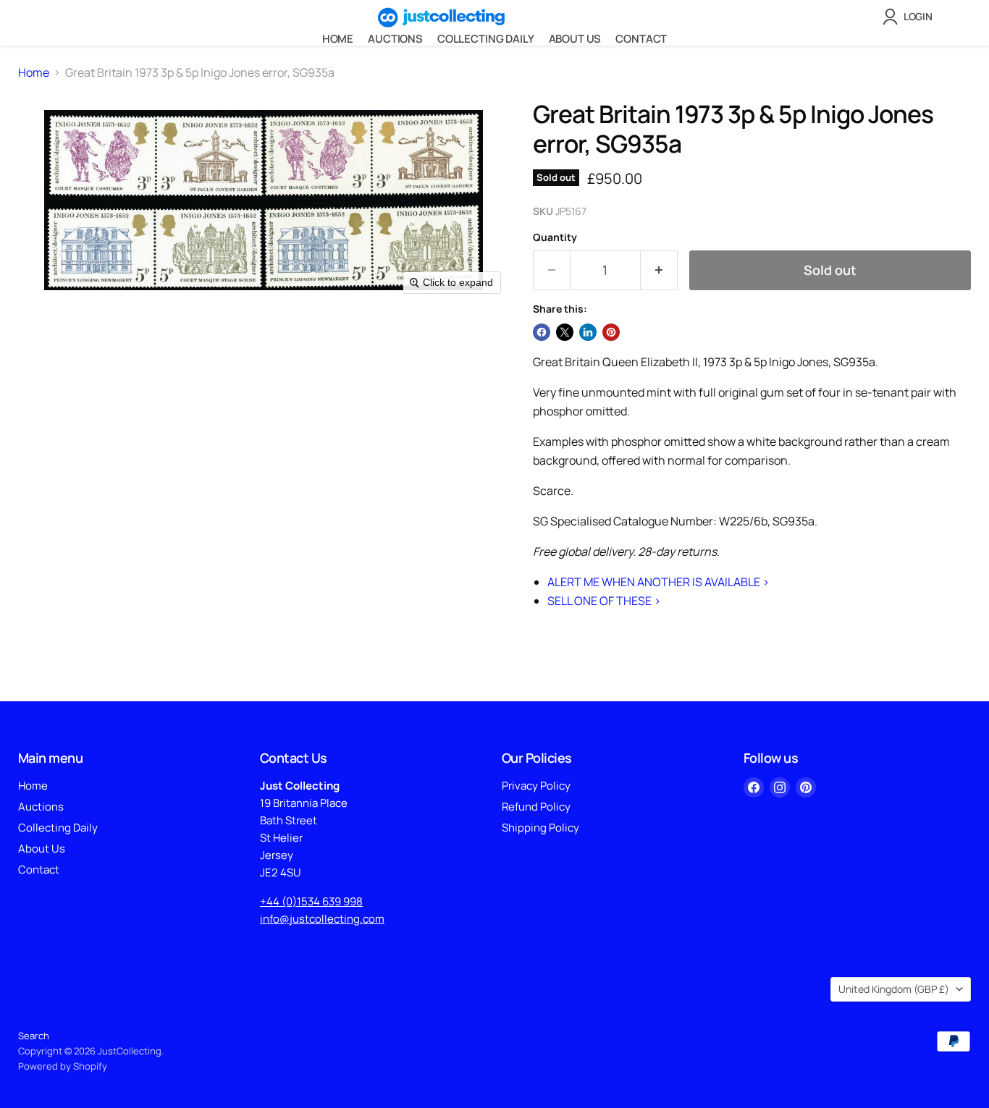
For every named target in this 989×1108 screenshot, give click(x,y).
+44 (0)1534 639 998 (311, 901)
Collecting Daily (485, 38)
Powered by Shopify (62, 1066)
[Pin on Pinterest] (611, 332)
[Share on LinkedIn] (588, 332)
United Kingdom (893, 989)
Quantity (555, 237)
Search (33, 1035)
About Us (575, 38)
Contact (641, 38)
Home (337, 38)
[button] (910, 16)
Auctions (395, 38)
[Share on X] (564, 332)
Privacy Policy (536, 785)
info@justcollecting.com (322, 918)
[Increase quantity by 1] (659, 270)
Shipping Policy (540, 827)
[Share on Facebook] (541, 332)
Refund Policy (536, 806)
